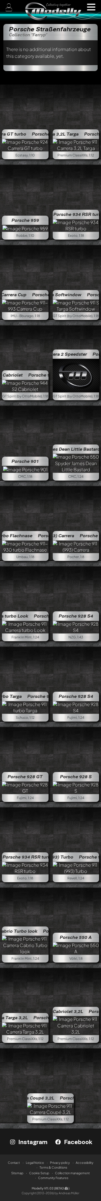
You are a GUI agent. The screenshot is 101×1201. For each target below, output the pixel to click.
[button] (91, 7)
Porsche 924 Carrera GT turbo (45, 134)
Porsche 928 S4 (76, 616)
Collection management (72, 1173)
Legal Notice (35, 1162)
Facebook (77, 1141)
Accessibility (84, 1162)
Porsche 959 (25, 220)
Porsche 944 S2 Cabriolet (38, 375)
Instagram (32, 1141)
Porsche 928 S (76, 776)
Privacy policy (60, 1162)
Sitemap (17, 1173)
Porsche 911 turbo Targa (37, 696)
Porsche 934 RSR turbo (28, 857)
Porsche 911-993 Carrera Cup (46, 294)
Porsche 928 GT (25, 776)
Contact (14, 1162)
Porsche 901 (25, 461)
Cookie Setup (39, 1173)
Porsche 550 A (76, 937)
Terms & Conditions (53, 1167)
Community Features (53, 1178)
